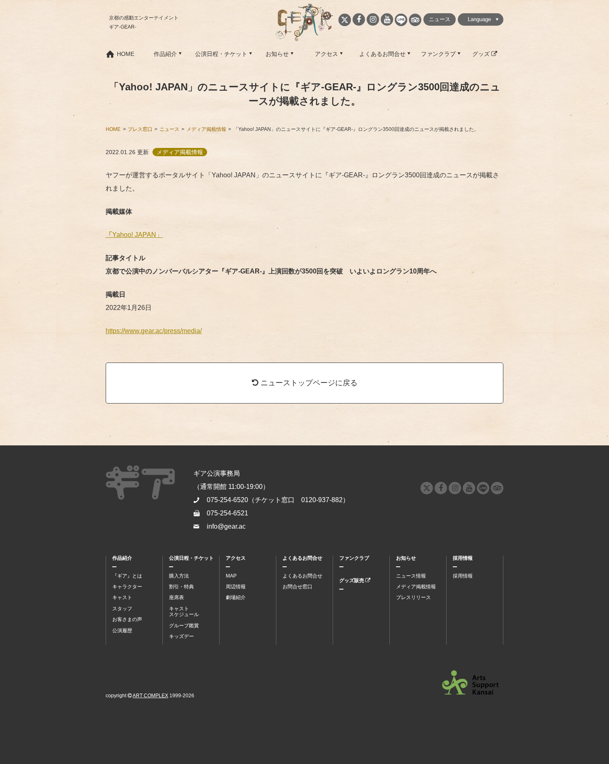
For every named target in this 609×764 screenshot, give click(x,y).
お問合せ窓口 (297, 587)
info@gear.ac (226, 526)
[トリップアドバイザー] (415, 20)
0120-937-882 (322, 499)
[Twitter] (344, 20)
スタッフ (122, 609)
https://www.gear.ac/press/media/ (154, 330)
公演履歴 (122, 630)
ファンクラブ (438, 54)
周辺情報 (236, 587)
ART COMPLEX (150, 696)
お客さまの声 (127, 619)
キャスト (122, 597)
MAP (231, 576)
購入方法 (179, 576)
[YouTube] (387, 19)
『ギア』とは (127, 576)
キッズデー (181, 636)
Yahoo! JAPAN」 (134, 234)
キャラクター (127, 587)
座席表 (176, 597)
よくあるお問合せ (382, 54)
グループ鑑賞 (184, 626)
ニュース (439, 19)
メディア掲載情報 (416, 587)
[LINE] (401, 20)
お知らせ (277, 54)
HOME (125, 54)
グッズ (481, 54)
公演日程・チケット (221, 54)
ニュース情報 (411, 576)
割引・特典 (181, 587)
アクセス (326, 54)
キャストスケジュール (184, 611)
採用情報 (463, 558)
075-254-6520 (227, 499)
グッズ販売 (352, 580)
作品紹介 (165, 54)
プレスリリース (413, 597)
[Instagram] (373, 19)
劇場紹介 (236, 597)
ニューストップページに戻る (308, 382)
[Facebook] (359, 19)
